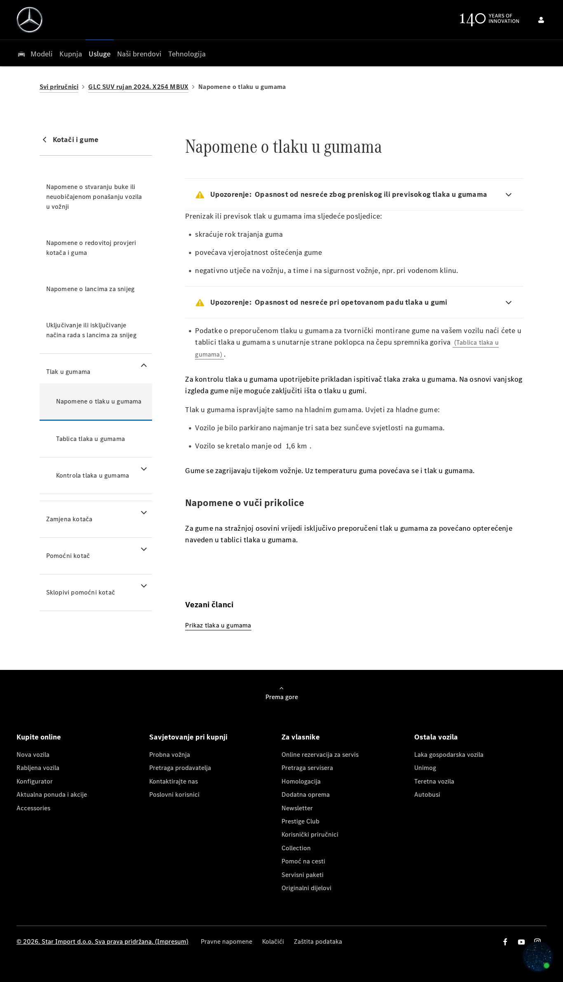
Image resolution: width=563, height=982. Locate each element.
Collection (296, 848)
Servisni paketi (303, 874)
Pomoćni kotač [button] (68, 555)
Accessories (33, 808)
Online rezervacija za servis (320, 754)
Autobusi (427, 794)
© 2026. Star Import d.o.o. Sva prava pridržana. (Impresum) (102, 941)
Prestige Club (300, 821)
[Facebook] (505, 942)
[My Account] (541, 20)
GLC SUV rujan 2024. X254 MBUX (138, 86)
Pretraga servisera (307, 767)
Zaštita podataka (318, 941)
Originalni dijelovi (306, 888)
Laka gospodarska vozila (448, 754)
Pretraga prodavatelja (180, 767)
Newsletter (297, 808)
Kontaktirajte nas (173, 781)
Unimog (425, 767)
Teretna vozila (434, 781)
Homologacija (301, 781)
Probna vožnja (169, 754)
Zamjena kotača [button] (69, 519)
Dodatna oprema (306, 794)
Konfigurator (34, 781)
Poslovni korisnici (174, 794)
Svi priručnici (59, 86)
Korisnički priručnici (310, 834)
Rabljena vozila (37, 767)
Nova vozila (32, 754)
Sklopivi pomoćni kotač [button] (80, 592)
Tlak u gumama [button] (68, 371)
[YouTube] (521, 942)
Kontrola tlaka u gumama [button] (92, 475)
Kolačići (273, 941)
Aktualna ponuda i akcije (51, 794)
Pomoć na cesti (303, 861)
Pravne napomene (226, 941)
